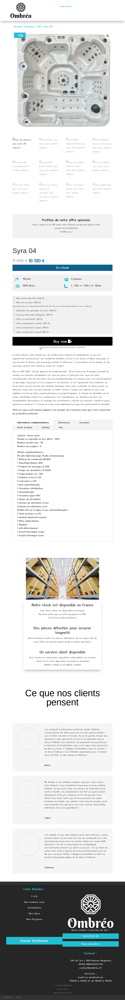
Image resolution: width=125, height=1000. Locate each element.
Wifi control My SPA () (30, 298)
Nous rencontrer (90, 943)
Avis (61, 427)
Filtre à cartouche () (29, 318)
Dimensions (64, 422)
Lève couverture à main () (32, 327)
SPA (39, 26)
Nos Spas (34, 913)
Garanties (84, 422)
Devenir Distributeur (34, 940)
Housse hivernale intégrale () (34, 314)
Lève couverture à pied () (32, 331)
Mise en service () (28, 302)
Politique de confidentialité (63, 985)
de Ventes (69, 993)
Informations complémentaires (33, 422)
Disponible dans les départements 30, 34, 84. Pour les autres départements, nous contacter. (52, 306)
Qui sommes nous (34, 901)
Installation (34, 907)
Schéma (46, 427)
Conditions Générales (59, 993)
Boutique (29, 26)
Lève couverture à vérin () (33, 323)
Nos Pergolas (34, 919)
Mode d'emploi (24, 427)
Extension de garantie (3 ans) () (36, 310)
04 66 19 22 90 (90, 936)
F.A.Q (34, 896)
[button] (107, 36)
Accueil (17, 26)
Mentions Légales (62, 989)
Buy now (60, 341)
